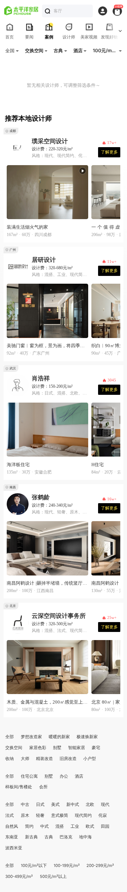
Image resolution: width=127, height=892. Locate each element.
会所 (43, 786)
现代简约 (83, 815)
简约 (29, 826)
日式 (40, 804)
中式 (44, 826)
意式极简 (59, 815)
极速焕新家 (87, 736)
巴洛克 (66, 836)
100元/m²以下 (34, 865)
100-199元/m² (67, 865)
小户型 (89, 758)
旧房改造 (68, 758)
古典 (48, 836)
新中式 (72, 804)
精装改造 (44, 758)
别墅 (57, 747)
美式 (55, 804)
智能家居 (76, 747)
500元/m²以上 (53, 876)
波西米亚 (13, 847)
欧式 (90, 826)
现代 (105, 804)
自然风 (11, 826)
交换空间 (13, 747)
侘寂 (102, 815)
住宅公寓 (29, 776)
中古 (25, 804)
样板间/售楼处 (18, 786)
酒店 (79, 776)
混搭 (59, 826)
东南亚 (11, 836)
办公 (64, 776)
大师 (25, 758)
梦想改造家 (31, 736)
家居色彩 (37, 747)
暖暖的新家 (59, 736)
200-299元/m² (100, 865)
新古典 (31, 836)
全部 (9, 736)
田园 (105, 826)
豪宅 (96, 747)
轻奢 (40, 815)
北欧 (90, 804)
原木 (25, 815)
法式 (9, 815)
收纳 (9, 758)
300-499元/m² (19, 876)
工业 (75, 826)
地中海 (85, 836)
